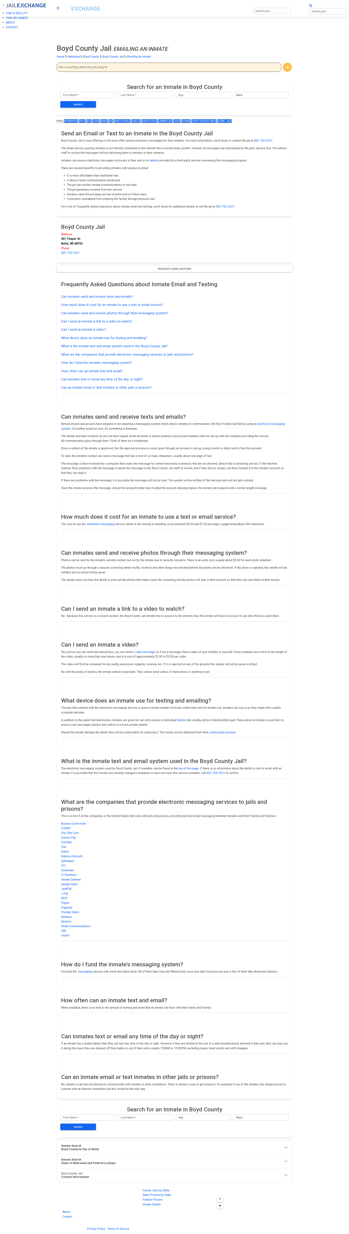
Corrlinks (66, 842)
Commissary (165, 121)
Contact (67, 1216)
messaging (85, 971)
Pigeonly (66, 907)
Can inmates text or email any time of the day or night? (102, 379)
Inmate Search (122, 121)
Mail (88, 121)
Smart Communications (75, 926)
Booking (185, 121)
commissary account (222, 732)
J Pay (64, 893)
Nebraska (74, 56)
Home (60, 56)
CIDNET (66, 828)
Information (71, 121)
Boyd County (91, 56)
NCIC (64, 898)
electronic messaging (101, 524)
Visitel (65, 935)
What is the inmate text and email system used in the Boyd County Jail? (114, 346)
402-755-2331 (263, 140)
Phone (95, 121)
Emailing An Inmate (139, 56)
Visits (82, 121)
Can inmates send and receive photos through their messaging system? (114, 313)
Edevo (65, 851)
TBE (63, 931)
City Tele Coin (70, 833)
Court (176, 121)
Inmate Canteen (71, 879)
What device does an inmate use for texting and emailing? (104, 338)
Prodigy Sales (70, 912)
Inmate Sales (69, 884)
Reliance (66, 917)
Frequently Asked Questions (174, 269)
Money (104, 121)
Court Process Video (203, 121)
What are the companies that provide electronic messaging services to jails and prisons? (127, 354)
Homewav (67, 870)
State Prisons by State (157, 1195)
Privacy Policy (96, 1229)
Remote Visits (149, 121)
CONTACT (12, 27)
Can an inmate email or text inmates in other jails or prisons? (106, 387)
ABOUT (10, 22)
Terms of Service (118, 1229)
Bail (110, 121)
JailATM (66, 889)
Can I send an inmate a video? (83, 329)
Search (78, 104)
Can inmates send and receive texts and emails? (97, 296)
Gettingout (67, 861)
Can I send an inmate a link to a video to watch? (96, 321)
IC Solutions (69, 875)
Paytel (65, 903)
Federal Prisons (153, 1199)
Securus (66, 921)
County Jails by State (156, 1190)
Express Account (72, 856)
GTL (63, 865)
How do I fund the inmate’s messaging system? (96, 363)
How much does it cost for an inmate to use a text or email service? (112, 305)
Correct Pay (68, 837)
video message (145, 652)
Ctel (63, 847)
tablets (154, 160)
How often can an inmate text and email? (92, 371)
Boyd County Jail (113, 56)
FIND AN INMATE (17, 18)
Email (60, 121)
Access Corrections (73, 823)
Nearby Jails (224, 121)
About (66, 1212)
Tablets (136, 121)
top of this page (188, 768)
